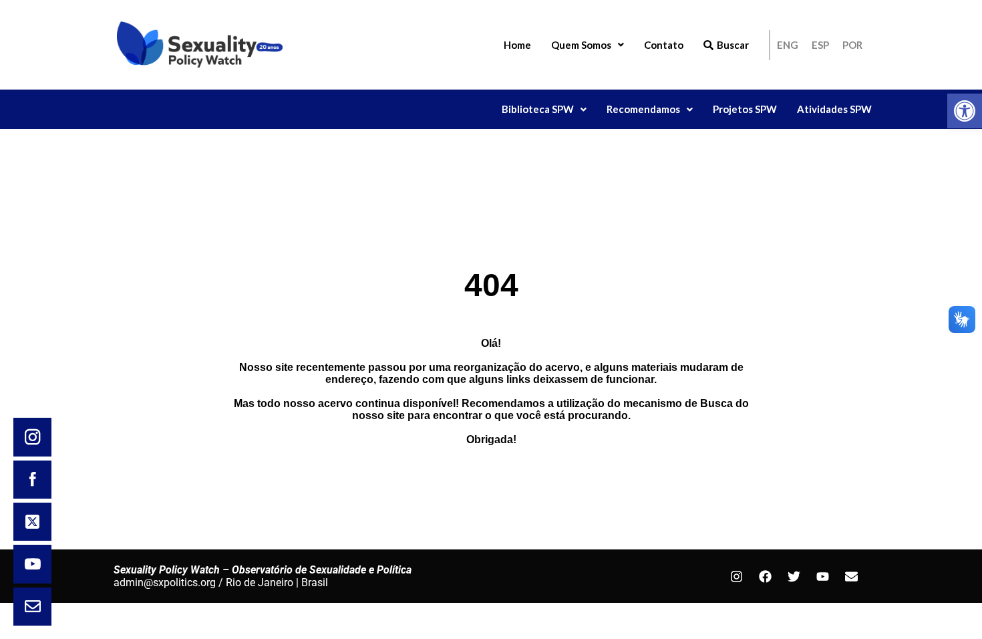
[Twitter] (793, 576)
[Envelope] (851, 576)
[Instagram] (736, 576)
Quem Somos (581, 45)
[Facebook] (765, 576)
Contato (663, 45)
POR (852, 45)
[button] (964, 111)
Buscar (733, 45)
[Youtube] (822, 576)
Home (517, 45)
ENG (787, 45)
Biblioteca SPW (538, 109)
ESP (820, 45)
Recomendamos (643, 109)
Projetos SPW (745, 109)
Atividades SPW (834, 109)
